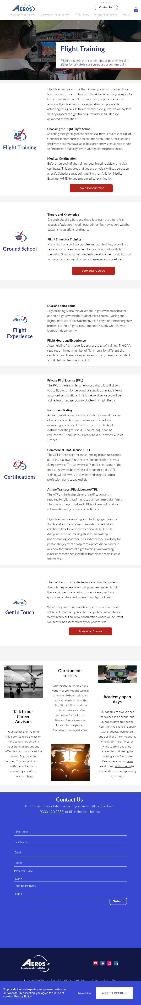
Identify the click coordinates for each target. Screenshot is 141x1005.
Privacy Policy (23, 996)
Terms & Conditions (61, 980)
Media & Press (81, 980)
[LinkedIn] (116, 963)
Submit (118, 901)
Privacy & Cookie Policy (36, 980)
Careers (95, 980)
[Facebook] (102, 963)
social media (123, 766)
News (106, 980)
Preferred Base (23, 871)
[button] (55, 15)
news (130, 761)
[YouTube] (95, 963)
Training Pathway (25, 885)
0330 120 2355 (52, 811)
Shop (114, 980)
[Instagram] (109, 963)
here (30, 776)
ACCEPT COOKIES (114, 993)
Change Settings (84, 993)
